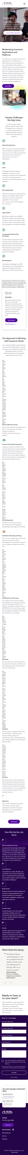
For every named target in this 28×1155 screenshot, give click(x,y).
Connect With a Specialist (13, 33)
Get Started (14, 821)
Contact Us (8, 1125)
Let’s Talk (14, 1072)
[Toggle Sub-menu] (25, 1132)
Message (4, 1049)
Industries (4, 1139)
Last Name (7, 1028)
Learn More (8, 86)
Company (7, 1035)
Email (6, 1042)
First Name (7, 1021)
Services (4, 1136)
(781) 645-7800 (9, 1120)
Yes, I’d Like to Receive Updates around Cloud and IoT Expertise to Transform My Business (15, 1062)
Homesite (8, 297)
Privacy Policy (14, 1077)
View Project (11, 320)
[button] (5, 983)
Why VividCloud (6, 1133)
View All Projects (9, 324)
